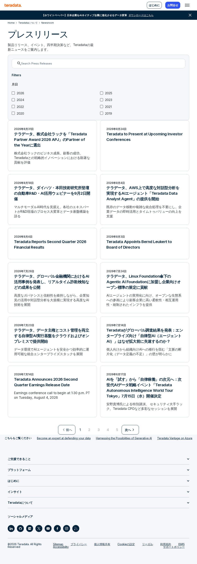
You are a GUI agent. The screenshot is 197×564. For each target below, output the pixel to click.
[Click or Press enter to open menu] (187, 5)
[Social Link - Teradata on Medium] (29, 528)
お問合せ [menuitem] (172, 5)
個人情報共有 (102, 544)
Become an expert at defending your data (64, 438)
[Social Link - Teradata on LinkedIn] (11, 528)
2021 (108, 107)
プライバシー (79, 544)
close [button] (190, 15)
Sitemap (58, 544)
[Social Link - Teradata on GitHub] (20, 528)
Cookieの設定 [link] (126, 544)
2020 (20, 113)
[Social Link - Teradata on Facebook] (57, 528)
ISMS (181, 544)
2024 (20, 100)
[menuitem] (66, 430)
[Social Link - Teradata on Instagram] (66, 528)
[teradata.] (13, 5)
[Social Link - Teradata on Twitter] (38, 528)
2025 (108, 93)
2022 (20, 107)
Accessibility (61, 546)
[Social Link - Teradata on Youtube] (48, 528)
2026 (20, 93)
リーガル (147, 544)
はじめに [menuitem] (154, 5)
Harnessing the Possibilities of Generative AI (124, 438)
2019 (108, 113)
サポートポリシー (174, 546)
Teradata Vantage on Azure (174, 438)
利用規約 (165, 544)
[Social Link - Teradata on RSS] (75, 528)
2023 (108, 100)
